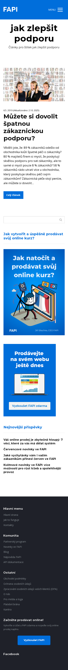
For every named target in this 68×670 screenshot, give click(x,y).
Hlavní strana (10, 514)
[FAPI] (10, 10)
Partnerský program (14, 541)
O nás (6, 594)
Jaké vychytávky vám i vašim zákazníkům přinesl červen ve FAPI (29, 457)
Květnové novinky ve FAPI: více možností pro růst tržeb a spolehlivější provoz (32, 468)
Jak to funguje (11, 519)
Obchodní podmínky (14, 578)
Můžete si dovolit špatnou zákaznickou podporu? (30, 127)
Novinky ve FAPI (12, 546)
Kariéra (7, 609)
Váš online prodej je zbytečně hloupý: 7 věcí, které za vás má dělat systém (33, 441)
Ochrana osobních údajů (17, 583)
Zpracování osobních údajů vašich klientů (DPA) (30, 589)
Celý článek (13, 195)
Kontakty (8, 525)
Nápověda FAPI (12, 557)
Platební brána (11, 604)
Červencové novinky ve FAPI (24, 449)
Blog (6, 551)
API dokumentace (13, 562)
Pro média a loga (13, 599)
